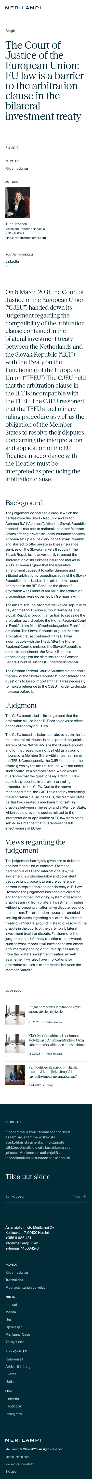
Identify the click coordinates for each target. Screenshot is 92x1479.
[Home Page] (23, 8)
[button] (83, 8)
